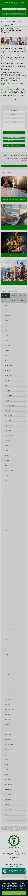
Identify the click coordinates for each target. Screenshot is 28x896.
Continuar (14, 892)
